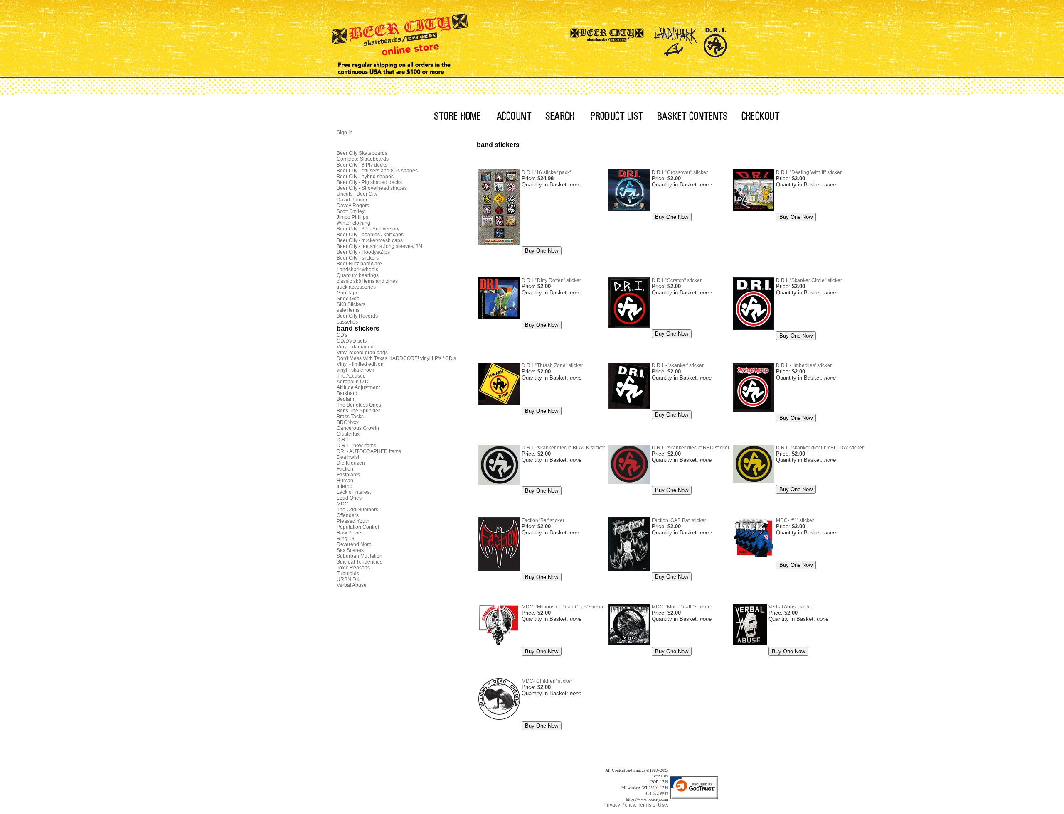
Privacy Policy (619, 805)
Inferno (344, 486)
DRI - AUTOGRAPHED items (369, 451)
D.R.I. (343, 440)
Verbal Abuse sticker (791, 607)
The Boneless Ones (359, 405)
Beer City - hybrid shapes (365, 176)
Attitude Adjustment (358, 387)
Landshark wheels (357, 269)
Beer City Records (357, 316)
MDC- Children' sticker (547, 681)
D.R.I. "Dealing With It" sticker (809, 172)
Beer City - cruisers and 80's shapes (377, 171)
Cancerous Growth (358, 428)
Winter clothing (353, 223)
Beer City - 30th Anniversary (368, 229)
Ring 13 (346, 539)
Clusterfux (348, 434)
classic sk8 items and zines (367, 281)
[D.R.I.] (715, 39)
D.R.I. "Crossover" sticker (680, 172)
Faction (345, 469)
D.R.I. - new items (356, 446)
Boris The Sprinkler (358, 411)
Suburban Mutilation (359, 556)
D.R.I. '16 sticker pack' (546, 172)
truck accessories (356, 287)
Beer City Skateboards (362, 153)
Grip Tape (348, 293)
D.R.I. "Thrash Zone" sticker (552, 365)
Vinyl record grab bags (362, 353)
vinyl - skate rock (355, 370)
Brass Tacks (350, 416)
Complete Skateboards (363, 159)
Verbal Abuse (352, 585)
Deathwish (349, 457)
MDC (342, 504)
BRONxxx (348, 422)
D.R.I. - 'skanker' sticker (678, 365)
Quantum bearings (358, 275)
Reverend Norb (354, 544)
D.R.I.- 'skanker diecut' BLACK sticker (563, 448)
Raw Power (350, 533)
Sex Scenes (350, 550)
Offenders (348, 515)
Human (345, 480)
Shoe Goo (348, 299)
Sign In (344, 132)
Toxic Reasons (353, 568)
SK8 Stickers (351, 304)
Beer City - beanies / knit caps (370, 235)
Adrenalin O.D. (353, 382)
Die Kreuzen (351, 463)
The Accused (351, 376)
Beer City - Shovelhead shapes (372, 188)
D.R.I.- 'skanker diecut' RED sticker (690, 448)
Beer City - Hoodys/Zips (363, 252)
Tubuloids (348, 573)
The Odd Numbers (357, 509)
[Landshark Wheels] (676, 39)
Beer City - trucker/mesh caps (370, 240)
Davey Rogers (353, 205)
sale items (348, 310)
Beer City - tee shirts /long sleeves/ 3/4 (380, 246)
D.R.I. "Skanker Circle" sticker (809, 280)
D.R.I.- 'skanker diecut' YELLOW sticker (820, 448)
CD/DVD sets (352, 341)
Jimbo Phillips (352, 217)
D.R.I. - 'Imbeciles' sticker (804, 365)
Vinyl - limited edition (360, 364)
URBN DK (348, 579)
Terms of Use (652, 805)
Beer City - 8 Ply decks (362, 165)
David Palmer (352, 200)
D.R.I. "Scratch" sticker (677, 280)
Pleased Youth (353, 521)
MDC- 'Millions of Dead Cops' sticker (562, 607)
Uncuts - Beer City (357, 194)
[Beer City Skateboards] (607, 39)
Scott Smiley (351, 211)
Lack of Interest (354, 492)
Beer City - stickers (358, 258)
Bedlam (345, 399)
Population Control (358, 527)
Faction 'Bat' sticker (543, 520)
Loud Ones (349, 498)
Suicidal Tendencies (359, 562)
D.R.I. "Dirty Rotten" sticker (551, 280)
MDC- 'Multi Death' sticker (680, 607)
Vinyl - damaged (355, 347)
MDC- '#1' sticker (795, 520)
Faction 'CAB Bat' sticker (679, 520)
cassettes (347, 322)
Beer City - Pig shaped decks (369, 182)
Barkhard (347, 393)
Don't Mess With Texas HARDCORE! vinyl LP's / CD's (396, 358)
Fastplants (348, 475)
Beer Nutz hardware (359, 264)
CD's (342, 335)
